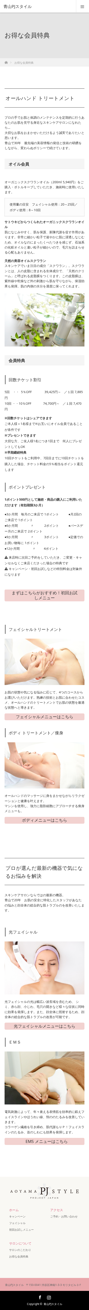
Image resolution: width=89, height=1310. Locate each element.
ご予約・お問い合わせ (64, 1216)
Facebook (39, 1296)
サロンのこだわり (20, 1250)
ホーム (14, 1210)
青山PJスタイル (53, 1304)
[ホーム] (6, 61)
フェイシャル (17, 1223)
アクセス (56, 1210)
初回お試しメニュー (21, 1230)
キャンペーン (18, 1216)
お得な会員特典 (18, 1256)
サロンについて (20, 1243)
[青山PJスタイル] (37, 6)
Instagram (48, 1296)
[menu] (82, 6)
